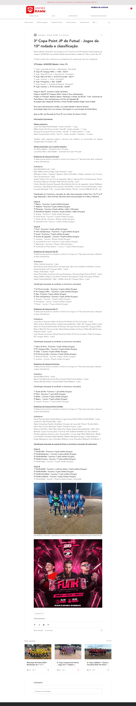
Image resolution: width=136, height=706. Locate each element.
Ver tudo (108, 641)
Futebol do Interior (56, 22)
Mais (94, 22)
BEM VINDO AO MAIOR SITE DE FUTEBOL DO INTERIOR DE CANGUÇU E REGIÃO (72, 2)
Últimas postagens (42, 22)
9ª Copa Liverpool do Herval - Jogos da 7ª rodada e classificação (68, 663)
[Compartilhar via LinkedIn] (44, 625)
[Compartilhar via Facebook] (35, 625)
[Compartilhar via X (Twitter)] (39, 625)
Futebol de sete (84, 22)
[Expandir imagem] (68, 508)
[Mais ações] (101, 35)
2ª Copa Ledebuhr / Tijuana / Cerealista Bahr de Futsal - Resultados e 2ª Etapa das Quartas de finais (98, 663)
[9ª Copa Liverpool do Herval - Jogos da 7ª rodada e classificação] (68, 651)
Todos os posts (29, 22)
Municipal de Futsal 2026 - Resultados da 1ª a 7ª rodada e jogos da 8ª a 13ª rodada (37, 663)
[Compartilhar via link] (48, 625)
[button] (131, 8)
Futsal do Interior (71, 22)
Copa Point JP (39, 613)
